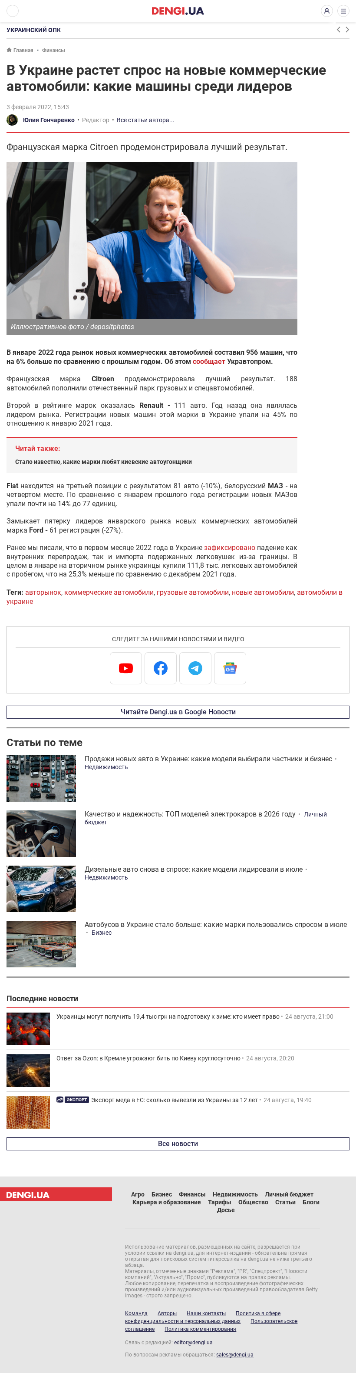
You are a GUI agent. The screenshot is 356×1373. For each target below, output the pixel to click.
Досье (226, 1209)
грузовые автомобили (193, 592)
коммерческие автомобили (109, 592)
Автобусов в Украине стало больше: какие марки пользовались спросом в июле (216, 924)
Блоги (311, 1202)
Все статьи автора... (146, 120)
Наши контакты (206, 1313)
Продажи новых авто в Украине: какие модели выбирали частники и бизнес (208, 759)
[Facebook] (161, 668)
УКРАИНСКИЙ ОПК (34, 30)
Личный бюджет (289, 1194)
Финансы (53, 50)
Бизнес (102, 932)
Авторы (167, 1313)
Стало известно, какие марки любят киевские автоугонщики (103, 461)
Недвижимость (106, 766)
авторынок (43, 592)
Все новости (178, 1144)
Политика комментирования (200, 1329)
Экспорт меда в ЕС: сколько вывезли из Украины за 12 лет (174, 1099)
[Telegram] (195, 668)
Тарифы (219, 1202)
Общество (253, 1202)
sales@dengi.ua (235, 1355)
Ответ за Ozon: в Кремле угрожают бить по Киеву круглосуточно (148, 1058)
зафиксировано (229, 547)
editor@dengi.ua (193, 1343)
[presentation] (338, 29)
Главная (23, 50)
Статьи (285, 1202)
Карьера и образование (166, 1202)
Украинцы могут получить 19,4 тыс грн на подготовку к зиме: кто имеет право (168, 1016)
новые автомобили (263, 592)
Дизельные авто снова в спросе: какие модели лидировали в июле (194, 869)
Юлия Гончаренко (49, 120)
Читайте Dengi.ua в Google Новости (178, 712)
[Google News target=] (230, 668)
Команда (136, 1313)
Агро (138, 1194)
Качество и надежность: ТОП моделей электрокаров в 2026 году (190, 814)
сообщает (209, 361)
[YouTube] (126, 668)
